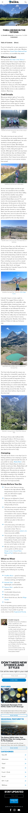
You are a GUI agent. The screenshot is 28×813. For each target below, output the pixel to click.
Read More (14, 715)
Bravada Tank (8, 582)
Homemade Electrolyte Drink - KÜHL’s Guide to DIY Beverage (12, 706)
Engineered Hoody (20, 612)
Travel (14, 763)
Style (14, 767)
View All (14, 754)
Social (14, 776)
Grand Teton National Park (18, 51)
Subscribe (14, 680)
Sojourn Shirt (8, 587)
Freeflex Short (8, 576)
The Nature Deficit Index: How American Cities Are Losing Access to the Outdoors (13, 739)
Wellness (14, 785)
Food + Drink (14, 772)
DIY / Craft (14, 780)
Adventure (14, 759)
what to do (23, 531)
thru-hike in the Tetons (17, 60)
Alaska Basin (17, 462)
